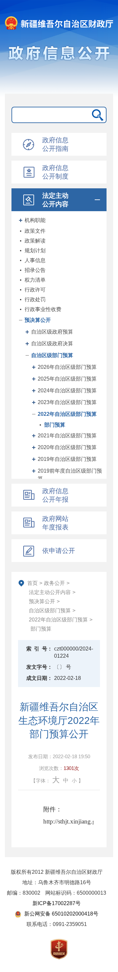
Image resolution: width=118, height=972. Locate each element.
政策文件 (35, 231)
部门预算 (54, 425)
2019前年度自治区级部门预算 (70, 474)
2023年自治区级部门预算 (67, 402)
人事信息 (35, 260)
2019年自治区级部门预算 (67, 459)
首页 (32, 583)
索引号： (39, 648)
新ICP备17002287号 (56, 903)
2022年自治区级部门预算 (67, 414)
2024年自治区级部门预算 (67, 390)
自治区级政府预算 (52, 332)
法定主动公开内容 (50, 592)
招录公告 (35, 270)
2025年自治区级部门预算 (67, 379)
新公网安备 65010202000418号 (60, 914)
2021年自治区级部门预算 (67, 435)
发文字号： (39, 667)
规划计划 (35, 250)
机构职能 (35, 220)
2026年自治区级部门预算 (67, 367)
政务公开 (54, 583)
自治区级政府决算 (52, 343)
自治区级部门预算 (52, 355)
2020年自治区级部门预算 (67, 447)
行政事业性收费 (43, 309)
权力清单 (35, 280)
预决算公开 (38, 320)
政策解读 (35, 240)
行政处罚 (35, 299)
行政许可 (35, 289)
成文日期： (39, 678)
